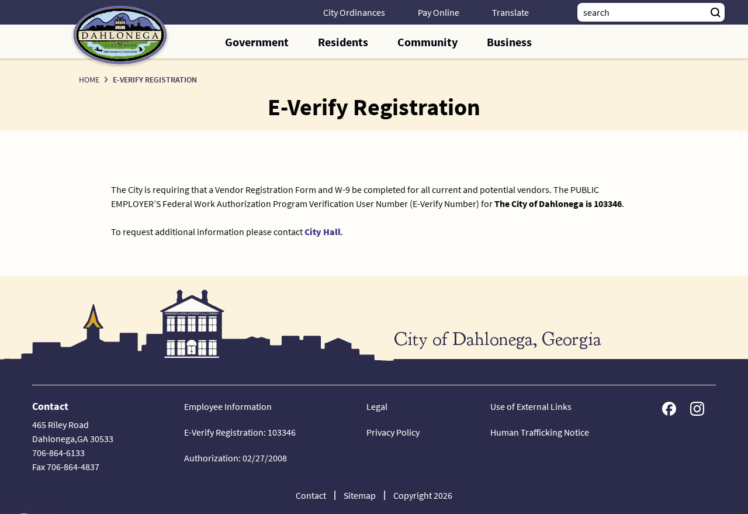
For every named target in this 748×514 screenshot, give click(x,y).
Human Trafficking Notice (539, 432)
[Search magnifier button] (715, 12)
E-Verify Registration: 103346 (240, 432)
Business (509, 42)
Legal (376, 406)
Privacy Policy (393, 432)
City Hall (322, 231)
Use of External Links (531, 406)
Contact (311, 495)
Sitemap (360, 495)
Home (89, 79)
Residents (343, 42)
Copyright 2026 (422, 495)
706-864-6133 (58, 452)
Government (257, 42)
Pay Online (438, 12)
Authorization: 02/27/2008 (235, 458)
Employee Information (228, 406)
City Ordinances (354, 12)
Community (427, 42)
